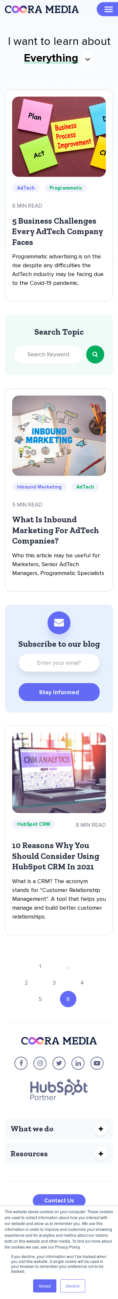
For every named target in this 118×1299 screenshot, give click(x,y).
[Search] (95, 354)
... (68, 966)
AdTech (26, 188)
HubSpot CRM (33, 824)
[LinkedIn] (78, 1063)
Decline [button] (73, 1286)
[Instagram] (40, 1063)
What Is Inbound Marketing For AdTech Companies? (55, 530)
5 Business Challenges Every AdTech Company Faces (57, 231)
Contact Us (59, 1200)
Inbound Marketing (39, 487)
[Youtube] (97, 1063)
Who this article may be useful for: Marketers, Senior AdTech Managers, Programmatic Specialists (58, 564)
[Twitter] (59, 1063)
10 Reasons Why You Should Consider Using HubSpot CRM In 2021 (55, 855)
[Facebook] (21, 1063)
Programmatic (65, 188)
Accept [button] (45, 1286)
